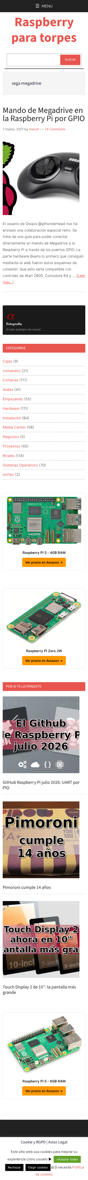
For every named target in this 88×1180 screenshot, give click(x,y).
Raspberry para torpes (44, 30)
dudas (8, 389)
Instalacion (12, 418)
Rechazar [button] (14, 1167)
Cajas (7, 361)
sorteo (8, 474)
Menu (47, 6)
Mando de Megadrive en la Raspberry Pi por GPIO (44, 114)
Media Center (14, 427)
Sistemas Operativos (20, 465)
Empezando (13, 399)
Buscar (70, 60)
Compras (10, 380)
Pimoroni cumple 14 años (27, 887)
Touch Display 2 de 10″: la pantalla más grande (39, 990)
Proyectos (11, 446)
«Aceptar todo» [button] (67, 1159)
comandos (12, 370)
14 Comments (55, 129)
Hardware (11, 408)
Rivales (9, 455)
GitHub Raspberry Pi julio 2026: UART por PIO (41, 785)
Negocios (11, 436)
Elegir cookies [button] (38, 1167)
